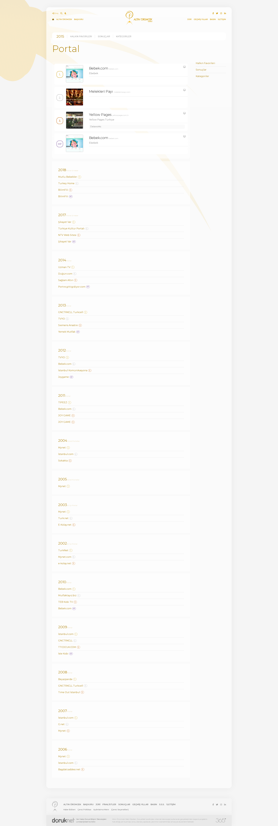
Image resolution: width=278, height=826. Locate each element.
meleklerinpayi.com (122, 92)
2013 (62, 305)
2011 (61, 395)
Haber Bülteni (69, 809)
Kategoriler (123, 36)
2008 (62, 672)
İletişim (171, 804)
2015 (60, 36)
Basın (154, 804)
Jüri (98, 804)
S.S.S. (161, 804)
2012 (62, 350)
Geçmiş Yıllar (140, 804)
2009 (62, 627)
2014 (62, 260)
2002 (62, 543)
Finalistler (109, 804)
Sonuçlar (104, 36)
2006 (62, 749)
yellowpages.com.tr (120, 115)
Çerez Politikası (84, 809)
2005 (62, 479)
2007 (62, 711)
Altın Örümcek (72, 804)
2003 (62, 505)
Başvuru (88, 804)
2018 (62, 170)
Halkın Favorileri (81, 36)
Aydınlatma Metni (101, 809)
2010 (62, 582)
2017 (62, 215)
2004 (62, 440)
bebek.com (113, 69)
